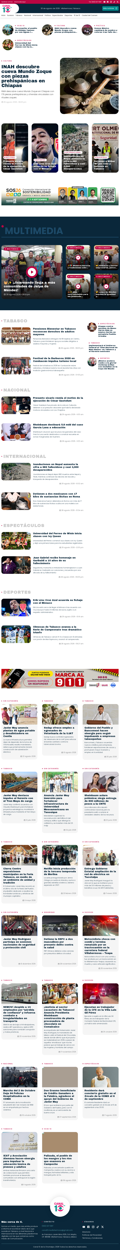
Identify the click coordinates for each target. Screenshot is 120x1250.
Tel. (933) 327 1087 (95, 2)
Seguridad (41, 157)
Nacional (27, 15)
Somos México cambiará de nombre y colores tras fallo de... (105, 30)
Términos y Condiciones (92, 1238)
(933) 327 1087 (47, 1226)
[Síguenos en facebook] (108, 1)
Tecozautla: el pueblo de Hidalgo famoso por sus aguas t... (26, 30)
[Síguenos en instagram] (111, 1)
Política (48, 15)
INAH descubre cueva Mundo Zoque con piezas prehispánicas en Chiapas (26, 76)
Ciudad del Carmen (89, 15)
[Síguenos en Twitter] (117, 1)
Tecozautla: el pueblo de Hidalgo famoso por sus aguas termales (74, 165)
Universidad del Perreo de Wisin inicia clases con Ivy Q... (26, 45)
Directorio (86, 1232)
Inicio (3, 15)
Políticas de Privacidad (91, 1235)
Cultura (61, 26)
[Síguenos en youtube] (104, 1)
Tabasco (18, 15)
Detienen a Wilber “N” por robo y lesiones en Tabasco (44, 165)
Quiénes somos (7, 2)
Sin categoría (10, 701)
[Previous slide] (4, 148)
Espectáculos (57, 15)
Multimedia (13, 249)
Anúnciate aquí (20, 2)
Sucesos (10, 15)
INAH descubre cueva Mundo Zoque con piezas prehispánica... (66, 30)
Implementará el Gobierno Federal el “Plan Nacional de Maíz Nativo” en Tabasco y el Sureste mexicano (103, 348)
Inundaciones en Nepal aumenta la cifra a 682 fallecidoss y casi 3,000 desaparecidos (14, 162)
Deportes (68, 15)
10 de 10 (77, 15)
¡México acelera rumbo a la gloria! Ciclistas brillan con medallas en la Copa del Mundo (107, 365)
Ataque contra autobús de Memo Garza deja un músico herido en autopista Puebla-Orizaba (107, 331)
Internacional (38, 15)
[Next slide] (115, 148)
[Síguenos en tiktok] (114, 1)
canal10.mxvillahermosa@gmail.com (57, 1230)
